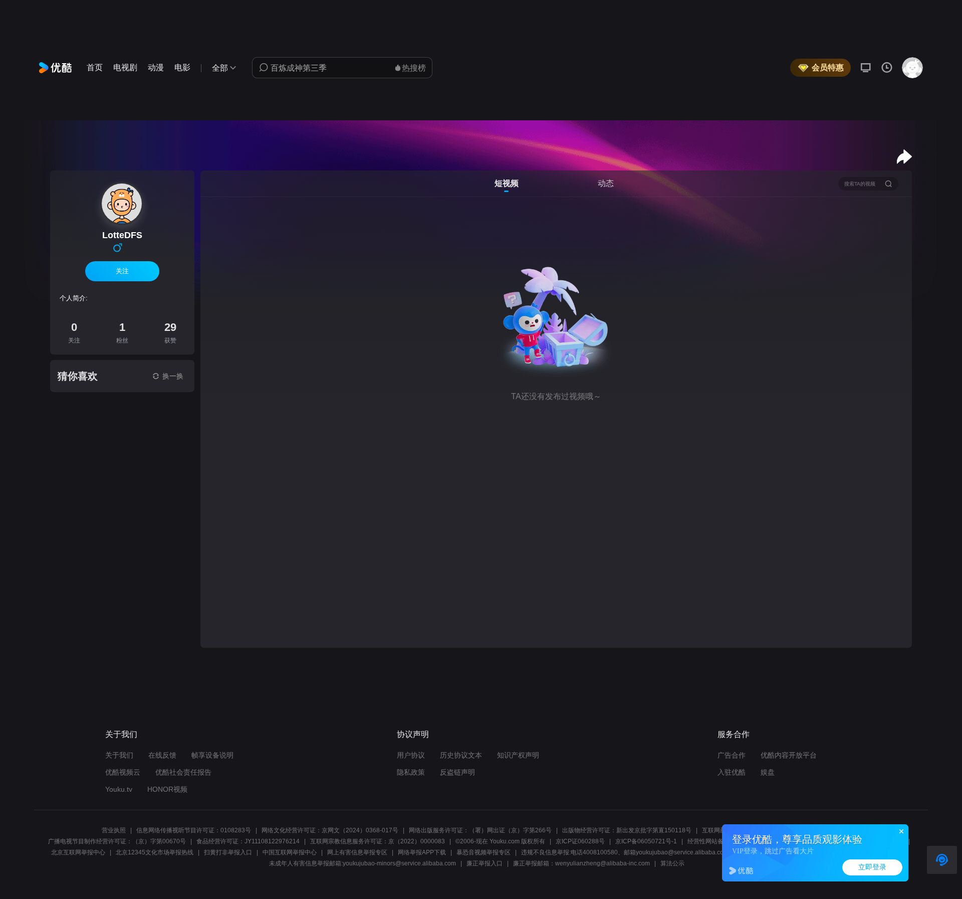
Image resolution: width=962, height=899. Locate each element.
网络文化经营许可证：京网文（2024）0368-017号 (330, 830)
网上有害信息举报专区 (357, 852)
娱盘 (768, 772)
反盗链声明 (457, 772)
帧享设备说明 (212, 755)
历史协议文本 (461, 755)
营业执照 (114, 830)
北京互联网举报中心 (78, 852)
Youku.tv (118, 789)
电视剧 (125, 67)
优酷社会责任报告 (183, 772)
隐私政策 (411, 772)
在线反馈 (162, 755)
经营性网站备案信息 (714, 841)
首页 (95, 67)
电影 (182, 67)
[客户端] (865, 67)
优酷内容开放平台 (789, 755)
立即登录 (872, 867)
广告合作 (731, 755)
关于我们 (119, 755)
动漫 (156, 67)
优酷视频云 (122, 772)
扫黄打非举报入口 (228, 852)
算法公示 (672, 863)
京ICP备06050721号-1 (646, 841)
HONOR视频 (167, 789)
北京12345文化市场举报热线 (154, 852)
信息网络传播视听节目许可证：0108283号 (193, 830)
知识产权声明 (518, 755)
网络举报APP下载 (422, 852)
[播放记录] (886, 67)
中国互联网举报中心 (290, 852)
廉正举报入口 (484, 863)
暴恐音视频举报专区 (483, 852)
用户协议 (411, 755)
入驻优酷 (731, 772)
